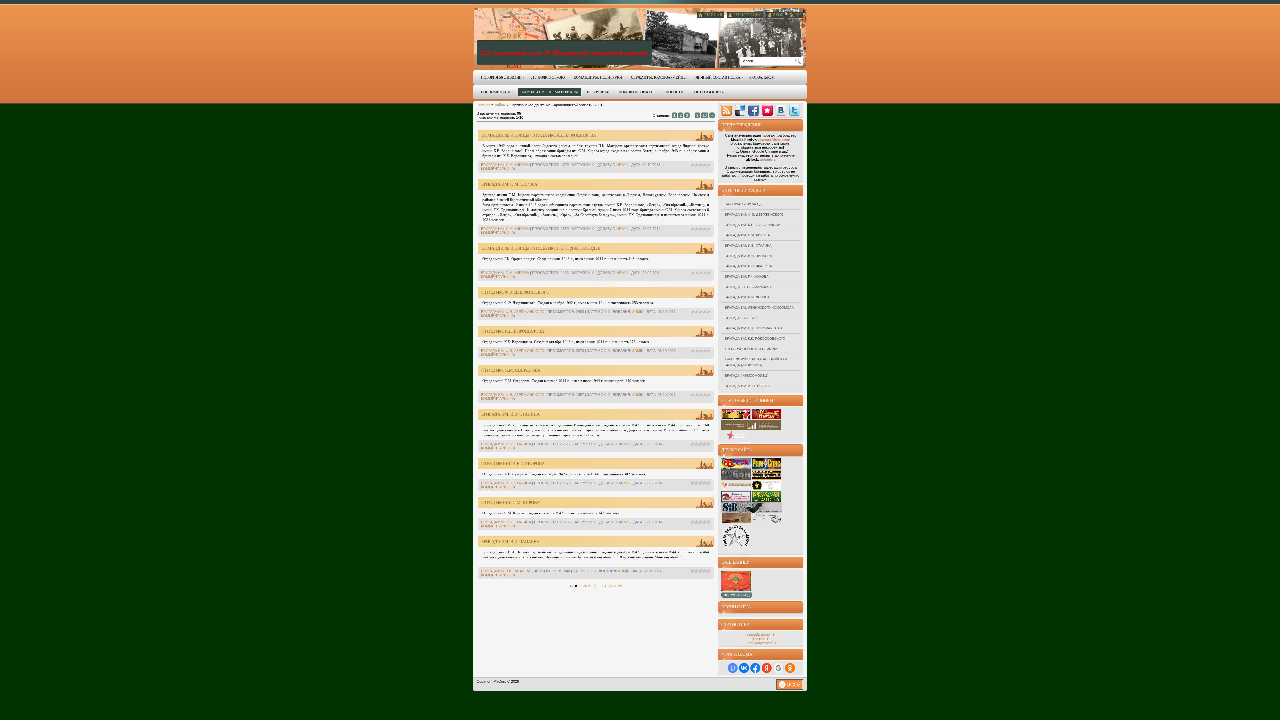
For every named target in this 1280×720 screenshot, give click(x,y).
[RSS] (726, 110)
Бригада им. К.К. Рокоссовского (755, 338)
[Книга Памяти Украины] (736, 489)
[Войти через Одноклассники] (790, 668)
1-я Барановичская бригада (751, 349)
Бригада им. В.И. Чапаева (510, 541)
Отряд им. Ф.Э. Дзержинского (515, 292)
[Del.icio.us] (740, 110)
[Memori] (767, 110)
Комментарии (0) (498, 169)
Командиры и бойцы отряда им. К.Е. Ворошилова (538, 135)
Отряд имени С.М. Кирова (510, 502)
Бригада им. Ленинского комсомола (759, 307)
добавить (768, 159)
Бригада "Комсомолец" (746, 375)
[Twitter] (794, 110)
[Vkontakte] (781, 110)
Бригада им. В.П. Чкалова (748, 266)
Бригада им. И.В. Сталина (510, 414)
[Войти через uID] (733, 668)
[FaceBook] (753, 110)
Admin (622, 165)
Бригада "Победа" (741, 318)
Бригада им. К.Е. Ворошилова (752, 225)
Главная (483, 105)
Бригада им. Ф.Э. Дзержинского (512, 312)
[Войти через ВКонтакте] (744, 668)
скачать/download (774, 139)
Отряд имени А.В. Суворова (513, 463)
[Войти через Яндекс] (767, 668)
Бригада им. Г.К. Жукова (747, 276)
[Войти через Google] (778, 668)
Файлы (500, 105)
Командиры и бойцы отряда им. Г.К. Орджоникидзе (540, 248)
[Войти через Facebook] (755, 668)
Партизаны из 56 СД (743, 204)
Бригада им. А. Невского (747, 386)
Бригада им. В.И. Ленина (747, 297)
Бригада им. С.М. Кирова (505, 165)
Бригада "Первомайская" (748, 287)
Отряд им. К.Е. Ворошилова (512, 331)
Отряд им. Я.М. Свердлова (510, 370)
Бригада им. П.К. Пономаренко (753, 328)
